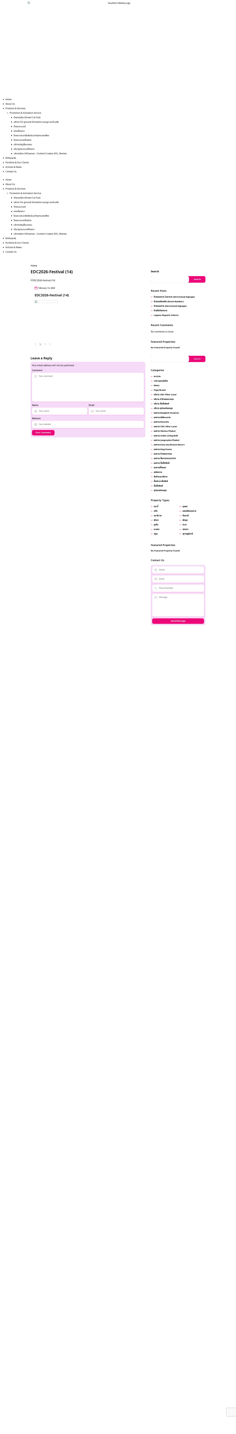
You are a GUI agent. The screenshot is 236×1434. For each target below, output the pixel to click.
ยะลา (184, 524)
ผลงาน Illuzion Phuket (165, 431)
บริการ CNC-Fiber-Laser (165, 394)
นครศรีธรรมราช (189, 511)
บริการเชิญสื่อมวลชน (23, 144)
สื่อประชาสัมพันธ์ (161, 481)
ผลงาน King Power (163, 449)
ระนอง (156, 529)
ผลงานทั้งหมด (160, 467)
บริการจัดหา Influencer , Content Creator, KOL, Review (40, 153)
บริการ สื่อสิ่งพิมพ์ (161, 403)
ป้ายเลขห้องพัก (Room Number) (169, 301)
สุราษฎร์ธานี (187, 533)
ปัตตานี (185, 515)
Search (155, 271)
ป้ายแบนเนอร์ (20, 126)
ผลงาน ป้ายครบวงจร (163, 454)
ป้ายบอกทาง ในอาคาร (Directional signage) (174, 297)
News (157, 385)
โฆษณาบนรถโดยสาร (22, 140)
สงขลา (185, 529)
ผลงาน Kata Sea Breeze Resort (169, 444)
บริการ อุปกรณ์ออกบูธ (163, 408)
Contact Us (11, 171)
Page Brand (160, 390)
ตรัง (155, 511)
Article (157, 376)
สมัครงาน (158, 472)
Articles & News (13, 167)
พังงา (156, 520)
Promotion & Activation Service (25, 113)
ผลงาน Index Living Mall (166, 435)
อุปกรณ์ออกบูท (160, 490)
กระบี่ (156, 506)
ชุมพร (185, 506)
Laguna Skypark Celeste (166, 315)
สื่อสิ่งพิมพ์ (158, 485)
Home (8, 99)
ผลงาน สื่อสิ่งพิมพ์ (161, 463)
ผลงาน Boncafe (161, 422)
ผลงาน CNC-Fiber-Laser (165, 426)
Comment (37, 370)
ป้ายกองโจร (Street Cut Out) (27, 117)
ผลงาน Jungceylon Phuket (166, 440)
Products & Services (15, 108)
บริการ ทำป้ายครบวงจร (164, 399)
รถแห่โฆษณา (19, 131)
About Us (10, 104)
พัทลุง (185, 520)
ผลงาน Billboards (162, 417)
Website (36, 418)
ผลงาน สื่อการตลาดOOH (165, 458)
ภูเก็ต (156, 524)
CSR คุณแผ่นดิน (161, 381)
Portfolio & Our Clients (17, 162)
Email (91, 405)
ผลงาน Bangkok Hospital (166, 413)
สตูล (156, 533)
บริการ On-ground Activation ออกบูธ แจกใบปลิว (36, 122)
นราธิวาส (158, 515)
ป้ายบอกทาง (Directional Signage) (170, 306)
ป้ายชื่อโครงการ (160, 310)
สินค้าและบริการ (160, 476)
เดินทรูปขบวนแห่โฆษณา (24, 149)
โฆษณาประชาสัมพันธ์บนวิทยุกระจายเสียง (31, 135)
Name (35, 405)
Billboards (10, 158)
